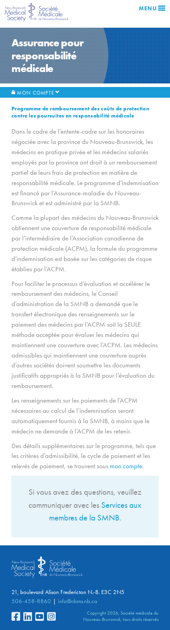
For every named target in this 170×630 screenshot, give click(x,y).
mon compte (126, 466)
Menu (148, 8)
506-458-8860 (31, 601)
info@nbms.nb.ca (77, 601)
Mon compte (35, 93)
